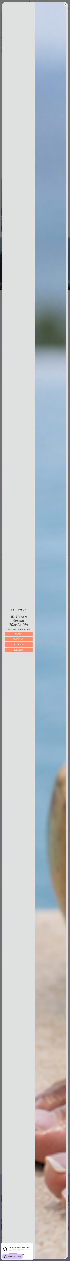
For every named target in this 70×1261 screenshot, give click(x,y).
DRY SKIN (18, 634)
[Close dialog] (65, 4)
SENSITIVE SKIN (18, 639)
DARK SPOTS (18, 650)
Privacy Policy (17, 1251)
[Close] (32, 1244)
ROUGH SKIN (18, 645)
